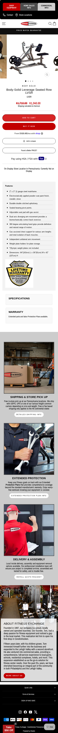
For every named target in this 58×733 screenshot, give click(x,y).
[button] (9, 729)
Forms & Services (28, 694)
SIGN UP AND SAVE (28, 700)
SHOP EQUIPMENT (11, 6)
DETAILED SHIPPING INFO (29, 414)
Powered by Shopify (29, 731)
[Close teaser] (15, 723)
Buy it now (29, 126)
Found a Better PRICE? (29, 150)
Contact (10, 14)
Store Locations (25, 14)
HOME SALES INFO (29, 6)
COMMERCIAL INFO (46, 6)
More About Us (14, 675)
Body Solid (29, 86)
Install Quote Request (29, 577)
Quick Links (28, 687)
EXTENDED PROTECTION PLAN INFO (29, 496)
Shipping (21, 106)
